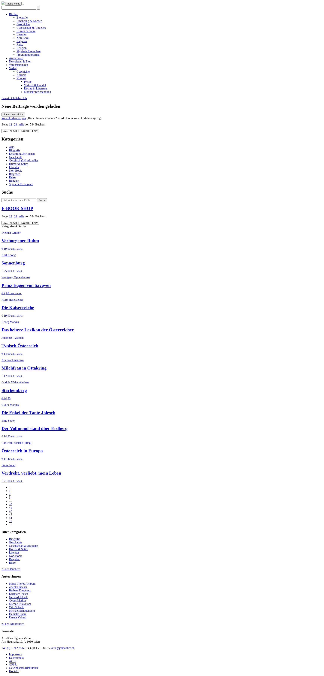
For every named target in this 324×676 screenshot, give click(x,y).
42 (10, 511)
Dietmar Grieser (18, 593)
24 (15, 124)
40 (10, 504)
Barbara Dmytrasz (20, 590)
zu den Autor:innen (13, 623)
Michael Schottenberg (22, 610)
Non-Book (22, 37)
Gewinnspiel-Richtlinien (23, 667)
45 (10, 521)
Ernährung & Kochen (29, 21)
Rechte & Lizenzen (35, 88)
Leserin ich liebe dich (14, 98)
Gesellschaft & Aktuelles (31, 27)
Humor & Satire (25, 31)
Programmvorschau (28, 54)
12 (10, 124)
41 (10, 507)
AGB (12, 661)
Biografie (22, 17)
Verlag (13, 68)
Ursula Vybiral (17, 617)
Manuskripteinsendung (37, 91)
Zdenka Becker (18, 587)
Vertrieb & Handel (35, 85)
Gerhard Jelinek (18, 597)
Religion (21, 48)
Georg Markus (17, 600)
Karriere (21, 75)
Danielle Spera (17, 614)
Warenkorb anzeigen (14, 118)
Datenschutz (16, 657)
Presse (28, 81)
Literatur (21, 34)
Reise (19, 44)
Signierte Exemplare (28, 51)
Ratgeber (21, 41)
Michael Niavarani (20, 603)
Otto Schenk (16, 607)
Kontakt (21, 78)
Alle (21, 124)
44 (10, 517)
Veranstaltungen (18, 64)
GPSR (13, 664)
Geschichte (23, 24)
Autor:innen (16, 58)
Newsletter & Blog (20, 61)
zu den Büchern (11, 569)
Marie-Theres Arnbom (22, 583)
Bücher (13, 14)
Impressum (15, 654)
